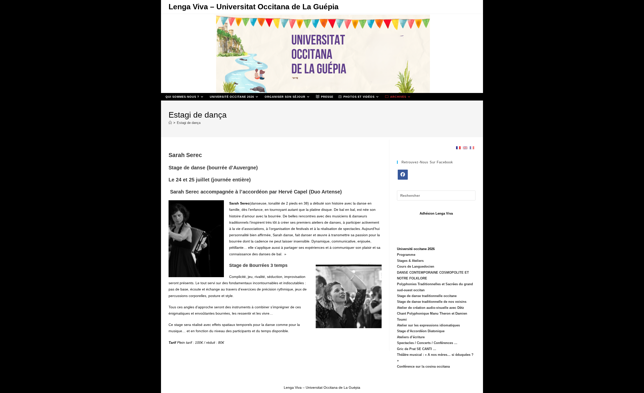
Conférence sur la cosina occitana (423, 366)
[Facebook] (403, 175)
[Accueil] (170, 123)
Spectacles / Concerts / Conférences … (427, 343)
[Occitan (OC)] (472, 148)
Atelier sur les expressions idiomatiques (428, 325)
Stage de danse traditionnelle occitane (427, 296)
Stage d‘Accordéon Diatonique (421, 331)
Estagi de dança (188, 123)
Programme (406, 255)
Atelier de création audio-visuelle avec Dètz (430, 308)
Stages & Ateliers (410, 261)
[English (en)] (465, 148)
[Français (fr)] (458, 148)
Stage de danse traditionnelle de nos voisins (431, 302)
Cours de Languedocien (415, 266)
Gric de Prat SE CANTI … (416, 349)
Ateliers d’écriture (411, 337)
